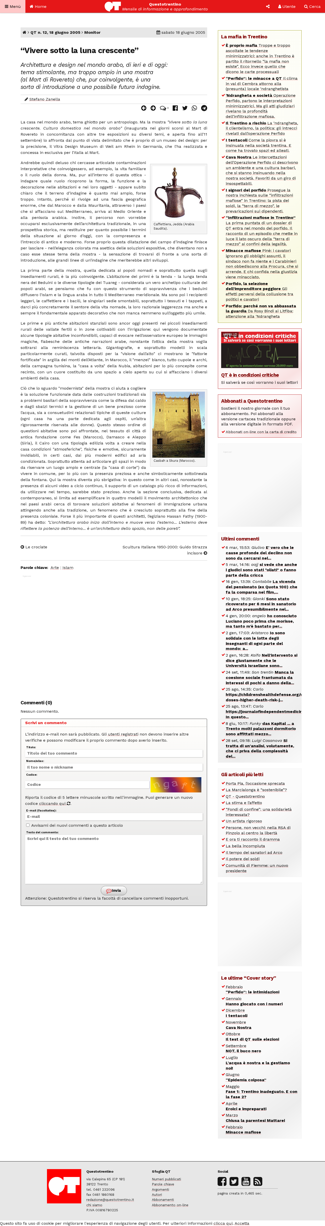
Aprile (246, 1106)
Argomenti (160, 1189)
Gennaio (254, 1001)
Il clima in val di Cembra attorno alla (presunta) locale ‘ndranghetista (262, 83)
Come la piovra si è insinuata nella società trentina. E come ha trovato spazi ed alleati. (258, 145)
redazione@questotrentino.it (110, 1200)
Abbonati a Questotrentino (252, 401)
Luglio (258, 1063)
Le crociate (35, 547)
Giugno (246, 1077)
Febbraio (252, 989)
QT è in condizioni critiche (250, 375)
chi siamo (94, 1205)
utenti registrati (123, 734)
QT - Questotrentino (245, 796)
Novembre (238, 1025)
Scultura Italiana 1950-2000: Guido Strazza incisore (165, 550)
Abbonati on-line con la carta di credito (261, 432)
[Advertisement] (114, 635)
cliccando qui (53, 803)
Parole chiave (163, 1184)
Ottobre (252, 1036)
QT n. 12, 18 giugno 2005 (55, 32)
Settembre (243, 1048)
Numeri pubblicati (166, 1179)
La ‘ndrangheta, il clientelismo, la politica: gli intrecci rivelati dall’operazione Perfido (262, 128)
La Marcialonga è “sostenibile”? (256, 789)
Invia (116, 890)
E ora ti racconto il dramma (253, 839)
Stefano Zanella (44, 99)
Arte (55, 567)
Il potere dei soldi (242, 858)
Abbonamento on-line (170, 1205)
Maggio (261, 1092)
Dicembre (236, 1013)
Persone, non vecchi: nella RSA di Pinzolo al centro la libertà (258, 830)
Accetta (242, 1223)
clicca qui (223, 1223)
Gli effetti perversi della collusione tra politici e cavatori (259, 291)
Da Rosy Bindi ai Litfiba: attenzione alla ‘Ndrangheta (261, 311)
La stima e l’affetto (244, 802)
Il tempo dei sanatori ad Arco (254, 852)
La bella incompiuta (245, 845)
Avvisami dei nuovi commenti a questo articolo (76, 825)
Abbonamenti (163, 1200)
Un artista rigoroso (244, 821)
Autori (157, 1194)
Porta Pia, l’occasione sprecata (255, 783)
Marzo (255, 1118)
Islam (67, 567)
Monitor (92, 32)
